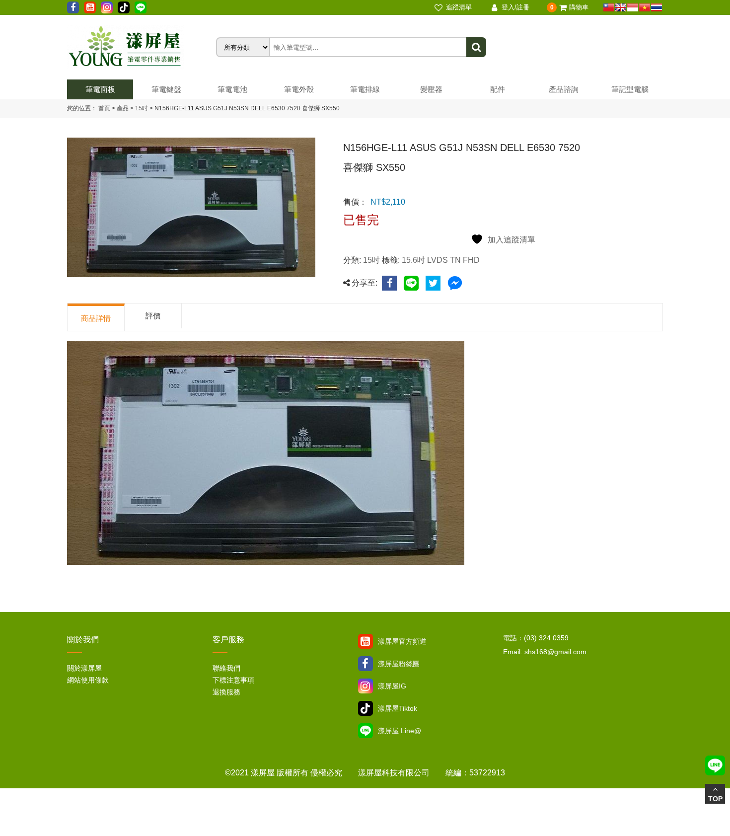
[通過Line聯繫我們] (140, 7)
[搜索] (476, 47)
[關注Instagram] (365, 686)
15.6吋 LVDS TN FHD (441, 260)
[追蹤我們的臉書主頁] (73, 7)
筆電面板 (100, 89)
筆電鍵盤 (166, 89)
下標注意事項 (233, 680)
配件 (497, 89)
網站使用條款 (88, 680)
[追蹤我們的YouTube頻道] (90, 7)
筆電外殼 (299, 89)
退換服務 (226, 692)
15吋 (141, 108)
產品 (123, 108)
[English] (620, 7)
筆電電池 (232, 89)
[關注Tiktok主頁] (365, 708)
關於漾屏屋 (84, 668)
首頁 (104, 108)
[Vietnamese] (644, 7)
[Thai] (656, 7)
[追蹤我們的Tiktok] (124, 7)
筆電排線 (365, 89)
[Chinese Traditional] (608, 7)
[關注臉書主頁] (365, 663)
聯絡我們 (226, 668)
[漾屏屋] (141, 47)
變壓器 (431, 89)
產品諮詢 (564, 89)
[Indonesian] (632, 7)
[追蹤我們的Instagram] (107, 7)
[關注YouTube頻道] (365, 641)
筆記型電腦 (630, 89)
